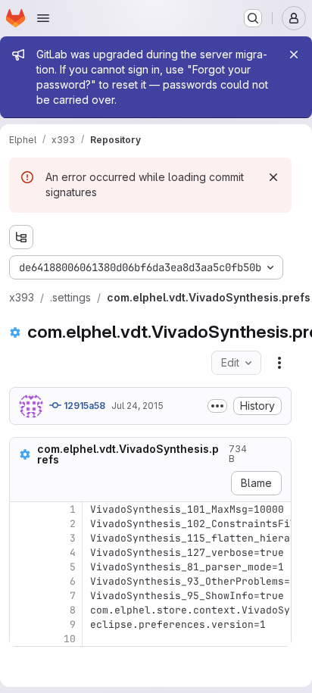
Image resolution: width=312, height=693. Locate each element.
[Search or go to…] (253, 18)
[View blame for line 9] (23, 624)
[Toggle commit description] (217, 406)
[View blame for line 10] (23, 639)
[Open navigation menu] (43, 18)
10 (70, 638)
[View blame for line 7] (23, 595)
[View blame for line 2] (23, 524)
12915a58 (83, 405)
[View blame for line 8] (23, 610)
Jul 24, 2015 (137, 405)
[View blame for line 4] (23, 552)
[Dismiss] (273, 177)
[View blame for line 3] (23, 538)
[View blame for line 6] (23, 581)
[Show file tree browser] (21, 237)
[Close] (294, 54)
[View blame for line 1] (23, 509)
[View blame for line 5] (23, 567)
